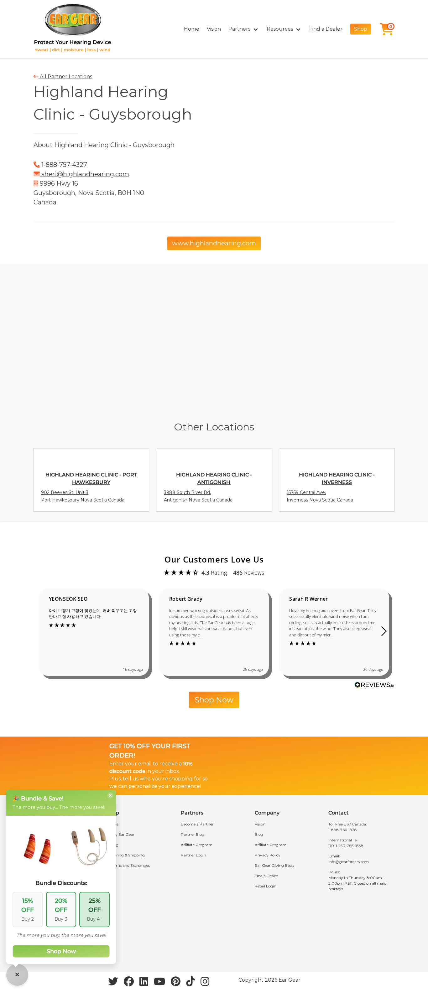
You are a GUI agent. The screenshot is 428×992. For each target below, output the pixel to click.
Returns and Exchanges (128, 865)
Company (267, 813)
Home (191, 29)
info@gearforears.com (348, 861)
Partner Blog (192, 834)
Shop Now (214, 699)
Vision (214, 29)
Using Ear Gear (120, 834)
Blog (259, 834)
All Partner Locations (65, 77)
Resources (280, 29)
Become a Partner (197, 824)
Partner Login (193, 855)
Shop (360, 29)
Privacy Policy (267, 855)
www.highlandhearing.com (214, 243)
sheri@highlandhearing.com (84, 174)
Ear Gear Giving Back (274, 865)
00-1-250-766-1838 (345, 845)
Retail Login (265, 886)
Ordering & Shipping (126, 855)
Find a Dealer (325, 29)
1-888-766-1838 (342, 829)
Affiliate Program (196, 844)
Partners (239, 29)
